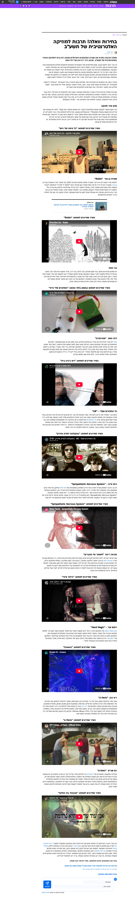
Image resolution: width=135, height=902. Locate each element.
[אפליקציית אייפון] (26, 6)
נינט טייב (63, 488)
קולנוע (85, 6)
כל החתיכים (91, 420)
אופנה (41, 2)
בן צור (114, 185)
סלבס (79, 2)
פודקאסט (70, 6)
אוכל (69, 2)
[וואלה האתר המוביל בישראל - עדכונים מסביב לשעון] (113, 2)
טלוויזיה (101, 6)
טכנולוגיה (49, 2)
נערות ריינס (108, 561)
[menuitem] (104, 2)
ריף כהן (84, 706)
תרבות (86, 2)
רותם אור (110, 638)
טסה (115, 342)
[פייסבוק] (21, 6)
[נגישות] (2, 2)
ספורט (99, 2)
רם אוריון (90, 774)
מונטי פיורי (77, 846)
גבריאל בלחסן (100, 851)
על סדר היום (78, 6)
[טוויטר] (23, 6)
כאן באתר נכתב (111, 631)
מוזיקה (90, 6)
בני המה (92, 869)
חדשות (106, 2)
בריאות (63, 2)
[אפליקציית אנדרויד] (29, 6)
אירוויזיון (95, 6)
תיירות (56, 2)
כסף (74, 2)
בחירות (92, 2)
